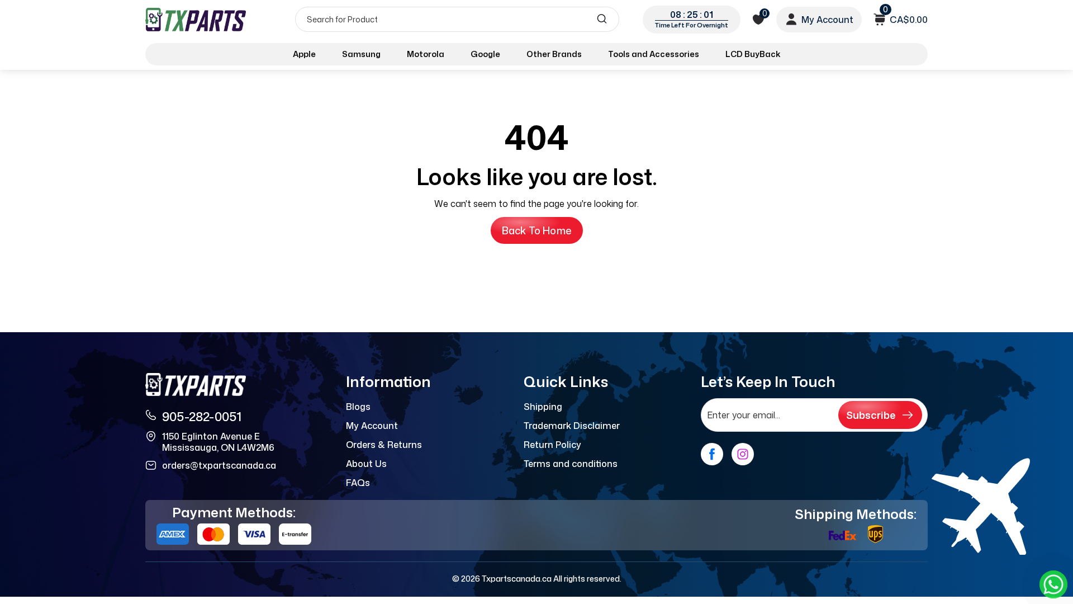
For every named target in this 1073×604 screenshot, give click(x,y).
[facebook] (712, 454)
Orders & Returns (384, 444)
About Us (366, 463)
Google (485, 54)
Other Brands (554, 54)
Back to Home (537, 230)
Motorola (425, 54)
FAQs (358, 482)
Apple (304, 54)
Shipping (543, 406)
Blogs (358, 406)
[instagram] (743, 454)
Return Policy (552, 444)
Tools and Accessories (653, 54)
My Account (372, 425)
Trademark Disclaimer (572, 425)
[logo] (196, 19)
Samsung (361, 54)
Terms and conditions (571, 463)
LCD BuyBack (753, 54)
